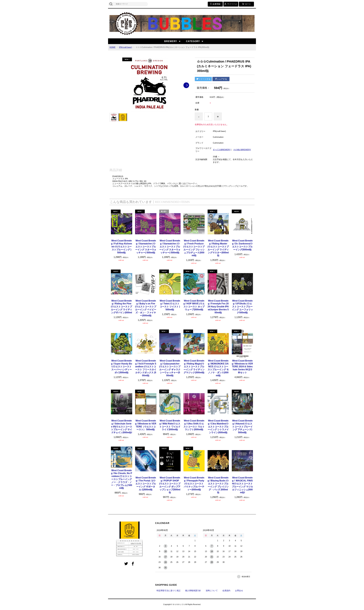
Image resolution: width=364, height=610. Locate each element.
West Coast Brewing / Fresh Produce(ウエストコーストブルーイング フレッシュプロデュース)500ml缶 (194, 248)
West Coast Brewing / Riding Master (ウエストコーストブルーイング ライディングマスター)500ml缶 (218, 248)
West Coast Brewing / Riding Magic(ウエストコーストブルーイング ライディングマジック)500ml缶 (194, 366)
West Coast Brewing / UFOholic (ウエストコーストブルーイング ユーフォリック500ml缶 (242, 307)
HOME (112, 47)
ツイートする (204, 79)
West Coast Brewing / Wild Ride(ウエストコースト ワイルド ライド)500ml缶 (169, 425)
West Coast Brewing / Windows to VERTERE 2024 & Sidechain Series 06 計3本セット (242, 366)
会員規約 (226, 591)
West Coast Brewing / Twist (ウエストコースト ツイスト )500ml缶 (170, 305)
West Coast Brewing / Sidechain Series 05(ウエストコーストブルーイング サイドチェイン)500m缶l (121, 426)
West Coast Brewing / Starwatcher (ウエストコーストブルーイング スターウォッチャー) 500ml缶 (145, 246)
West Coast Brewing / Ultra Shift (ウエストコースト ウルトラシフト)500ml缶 (194, 425)
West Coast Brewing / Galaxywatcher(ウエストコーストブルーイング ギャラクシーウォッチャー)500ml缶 (169, 368)
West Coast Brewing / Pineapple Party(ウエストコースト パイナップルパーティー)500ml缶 (194, 483)
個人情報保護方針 (193, 591)
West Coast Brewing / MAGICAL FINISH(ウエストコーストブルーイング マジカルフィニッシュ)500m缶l (242, 485)
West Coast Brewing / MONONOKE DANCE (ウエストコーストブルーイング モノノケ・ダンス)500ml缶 (218, 368)
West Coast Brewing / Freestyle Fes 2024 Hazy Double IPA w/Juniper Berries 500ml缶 (218, 307)
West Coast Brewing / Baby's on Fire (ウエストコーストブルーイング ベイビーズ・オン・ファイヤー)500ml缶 (145, 308)
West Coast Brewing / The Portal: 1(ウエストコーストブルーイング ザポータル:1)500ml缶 (146, 483)
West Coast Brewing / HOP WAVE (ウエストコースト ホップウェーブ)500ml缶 (194, 305)
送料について (212, 591)
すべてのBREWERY (222, 149)
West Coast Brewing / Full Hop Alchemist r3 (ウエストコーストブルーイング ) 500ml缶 (121, 246)
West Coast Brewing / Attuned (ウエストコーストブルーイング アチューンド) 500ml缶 (242, 426)
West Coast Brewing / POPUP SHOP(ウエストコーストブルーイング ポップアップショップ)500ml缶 (169, 485)
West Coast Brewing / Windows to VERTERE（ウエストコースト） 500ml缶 (145, 425)
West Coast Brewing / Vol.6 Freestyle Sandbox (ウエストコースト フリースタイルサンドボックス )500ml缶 (145, 368)
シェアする (222, 79)
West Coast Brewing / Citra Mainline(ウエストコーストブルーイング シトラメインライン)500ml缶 (218, 426)
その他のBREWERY (242, 149)
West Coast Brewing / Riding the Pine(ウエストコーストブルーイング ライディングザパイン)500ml (121, 307)
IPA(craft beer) (125, 47)
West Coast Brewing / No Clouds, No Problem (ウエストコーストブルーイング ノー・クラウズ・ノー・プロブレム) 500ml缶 (121, 479)
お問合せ (239, 591)
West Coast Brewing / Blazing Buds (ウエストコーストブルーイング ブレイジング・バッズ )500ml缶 (218, 485)
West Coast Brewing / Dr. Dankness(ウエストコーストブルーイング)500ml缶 (242, 245)
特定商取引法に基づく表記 (168, 591)
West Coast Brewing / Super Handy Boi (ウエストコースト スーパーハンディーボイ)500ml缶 (121, 366)
